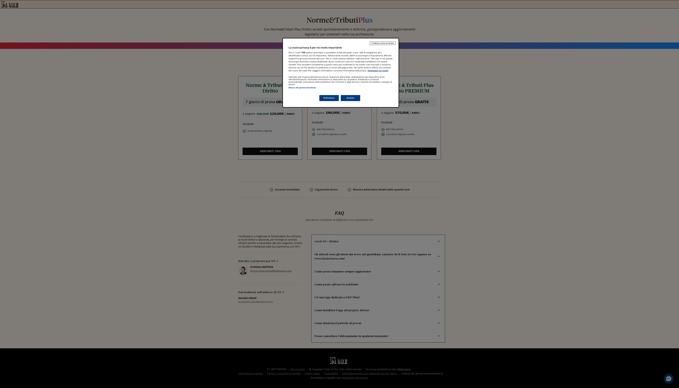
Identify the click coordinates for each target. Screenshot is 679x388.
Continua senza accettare (382, 43)
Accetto (351, 98)
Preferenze (329, 98)
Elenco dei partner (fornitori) (302, 88)
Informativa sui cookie (378, 71)
